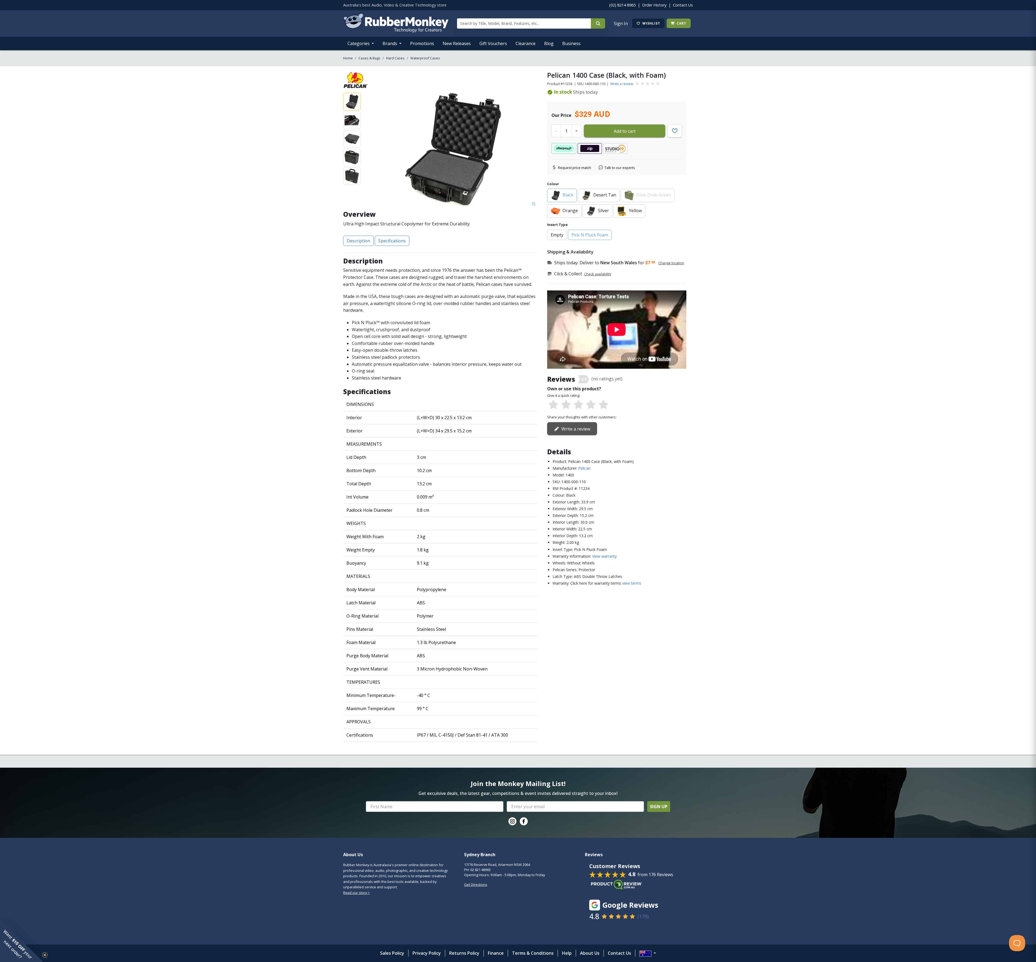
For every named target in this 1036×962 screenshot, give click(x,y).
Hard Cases (395, 58)
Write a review (621, 83)
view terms (631, 583)
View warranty (604, 556)
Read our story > (356, 892)
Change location (671, 262)
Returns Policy (464, 953)
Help (567, 953)
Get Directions (475, 884)
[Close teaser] (44, 955)
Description (358, 241)
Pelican (584, 468)
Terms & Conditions (533, 953)
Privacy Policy (427, 953)
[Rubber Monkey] (395, 31)
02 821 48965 (480, 869)
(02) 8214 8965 (622, 5)
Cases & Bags (369, 58)
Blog (549, 43)
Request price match (574, 167)
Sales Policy (392, 953)
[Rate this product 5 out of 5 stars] (603, 404)
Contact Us (683, 5)
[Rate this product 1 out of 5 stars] (553, 404)
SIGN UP (658, 806)
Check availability (597, 274)
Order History (654, 5)
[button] (21, 940)
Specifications (392, 241)
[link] (512, 821)
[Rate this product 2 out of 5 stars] (566, 404)
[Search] (598, 23)
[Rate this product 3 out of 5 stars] (578, 404)
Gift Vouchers (493, 43)
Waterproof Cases (425, 58)
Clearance (526, 43)
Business (571, 43)
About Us (589, 953)
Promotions (422, 43)
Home (348, 58)
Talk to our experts (620, 167)
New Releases (457, 43)
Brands (390, 43)
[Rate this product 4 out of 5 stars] (591, 404)
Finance (496, 953)
